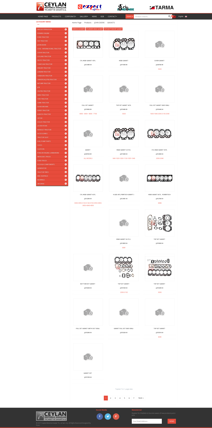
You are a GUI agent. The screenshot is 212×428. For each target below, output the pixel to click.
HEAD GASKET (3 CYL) (124, 150)
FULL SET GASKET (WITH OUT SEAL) (88, 328)
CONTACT (112, 16)
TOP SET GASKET (159, 239)
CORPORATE (70, 16)
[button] (174, 16)
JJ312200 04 (87, 198)
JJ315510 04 (159, 332)
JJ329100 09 (87, 154)
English (181, 16)
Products (87, 22)
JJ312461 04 (123, 198)
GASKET (87, 150)
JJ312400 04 (87, 65)
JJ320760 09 (159, 65)
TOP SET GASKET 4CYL (123, 105)
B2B (102, 16)
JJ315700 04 (87, 377)
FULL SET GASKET (88, 105)
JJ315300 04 (87, 332)
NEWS (94, 16)
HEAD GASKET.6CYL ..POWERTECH (159, 194)
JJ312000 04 (159, 154)
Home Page (76, 22)
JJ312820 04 (123, 243)
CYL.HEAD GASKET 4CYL (88, 60)
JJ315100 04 (123, 288)
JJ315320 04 (123, 332)
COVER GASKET (159, 60)
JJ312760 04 (159, 198)
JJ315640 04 (159, 109)
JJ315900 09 (87, 109)
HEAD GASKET (123, 60)
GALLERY (83, 16)
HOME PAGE (43, 16)
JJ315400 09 (123, 109)
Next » (141, 398)
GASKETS (111, 22)
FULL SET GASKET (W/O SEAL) (159, 105)
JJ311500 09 (123, 65)
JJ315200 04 (159, 288)
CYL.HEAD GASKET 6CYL (88, 194)
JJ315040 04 (87, 288)
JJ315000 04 (159, 243)
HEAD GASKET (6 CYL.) (123, 239)
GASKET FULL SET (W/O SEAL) (123, 328)
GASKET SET (88, 373)
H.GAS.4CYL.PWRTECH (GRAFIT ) (123, 194)
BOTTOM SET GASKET (87, 284)
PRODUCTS (56, 16)
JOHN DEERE (99, 22)
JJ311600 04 (123, 154)
